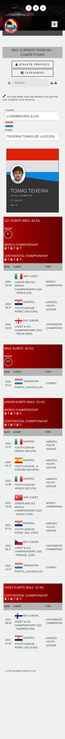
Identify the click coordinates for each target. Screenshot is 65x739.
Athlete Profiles (34, 64)
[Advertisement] (32, 705)
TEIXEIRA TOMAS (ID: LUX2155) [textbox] (31, 136)
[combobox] (32, 116)
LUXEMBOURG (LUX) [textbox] (23, 116)
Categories (34, 73)
